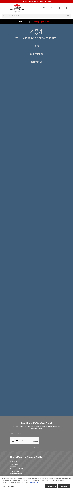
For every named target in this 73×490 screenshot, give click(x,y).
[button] (5, 8)
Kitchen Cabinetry (16, 474)
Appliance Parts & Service (18, 469)
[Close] (70, 479)
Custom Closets (15, 471)
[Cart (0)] (66, 8)
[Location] (51, 8)
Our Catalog (36, 54)
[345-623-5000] (59, 8)
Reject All (64, 486)
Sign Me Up (37, 447)
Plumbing (13, 466)
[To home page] (17, 8)
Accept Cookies (51, 486)
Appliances (13, 462)
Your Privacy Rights (8, 486)
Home (36, 46)
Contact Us (36, 62)
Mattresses (14, 464)
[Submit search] (68, 15)
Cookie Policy (34, 482)
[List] (43, 8)
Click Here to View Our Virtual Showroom (38, 2)
